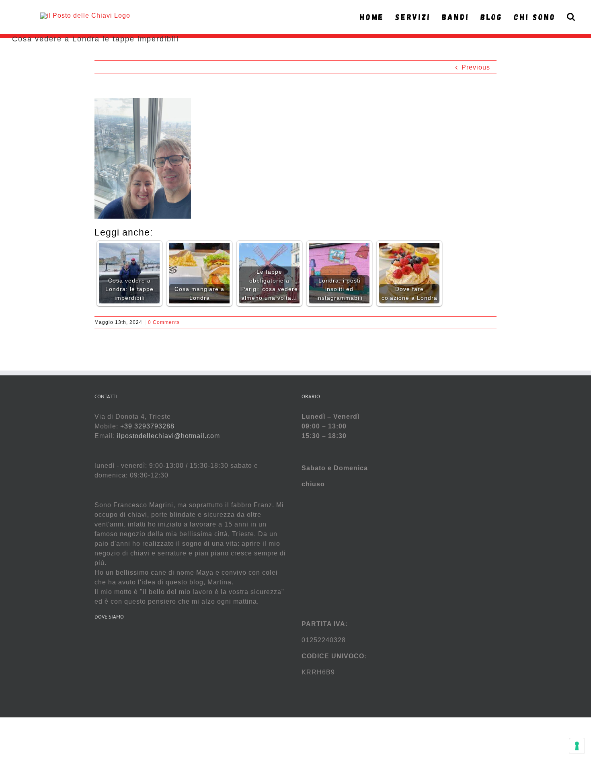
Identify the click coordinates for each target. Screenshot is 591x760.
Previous (476, 67)
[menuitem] (374, 17)
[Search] (571, 17)
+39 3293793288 (147, 426)
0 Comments (164, 322)
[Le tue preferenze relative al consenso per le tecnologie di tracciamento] (577, 746)
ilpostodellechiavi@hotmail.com (168, 435)
